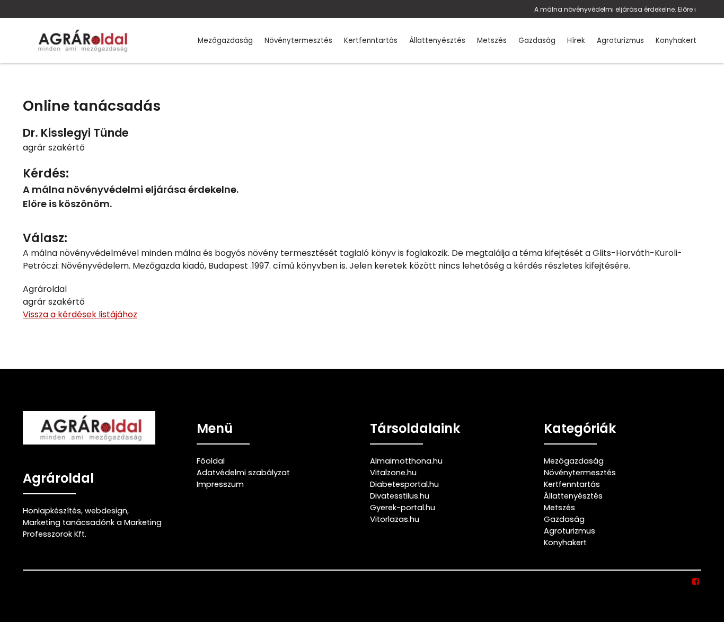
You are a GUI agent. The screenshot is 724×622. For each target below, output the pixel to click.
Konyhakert (676, 40)
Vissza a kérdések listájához (80, 314)
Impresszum (220, 484)
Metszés (492, 40)
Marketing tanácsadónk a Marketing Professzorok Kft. (92, 528)
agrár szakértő (54, 147)
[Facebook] (696, 581)
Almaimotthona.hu (406, 461)
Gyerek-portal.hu (402, 507)
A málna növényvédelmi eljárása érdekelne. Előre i (615, 9)
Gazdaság (536, 40)
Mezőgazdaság (225, 40)
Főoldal (211, 461)
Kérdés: (46, 173)
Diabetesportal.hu (404, 484)
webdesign (106, 510)
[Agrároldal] (81, 40)
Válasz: (45, 238)
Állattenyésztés (437, 40)
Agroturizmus (620, 40)
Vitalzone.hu (393, 472)
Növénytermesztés (298, 40)
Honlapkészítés (52, 510)
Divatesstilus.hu (399, 496)
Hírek (576, 40)
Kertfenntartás (371, 40)
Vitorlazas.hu (394, 519)
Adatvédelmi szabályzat (243, 472)
